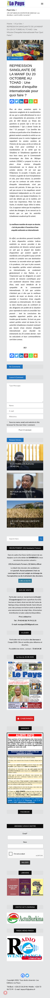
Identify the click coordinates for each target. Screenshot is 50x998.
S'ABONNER (26, 718)
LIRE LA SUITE (25, 581)
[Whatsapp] (31, 101)
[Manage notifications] (5, 993)
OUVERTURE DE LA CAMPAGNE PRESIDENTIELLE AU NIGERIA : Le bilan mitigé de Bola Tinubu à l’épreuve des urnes (24, 15)
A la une (18, 23)
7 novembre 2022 (16, 58)
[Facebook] (12, 101)
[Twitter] (16, 101)
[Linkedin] (21, 101)
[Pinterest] (26, 101)
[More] (35, 101)
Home (9, 23)
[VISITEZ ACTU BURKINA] (25, 918)
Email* (25, 833)
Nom (25, 842)
